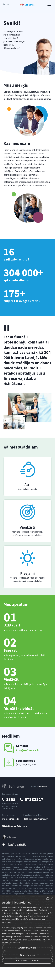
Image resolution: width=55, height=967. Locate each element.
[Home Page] (27, 5)
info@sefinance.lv (10, 819)
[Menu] (49, 5)
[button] (6, 4)
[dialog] (27, 931)
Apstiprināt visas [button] (27, 948)
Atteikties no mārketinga (14, 826)
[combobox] (47, 898)
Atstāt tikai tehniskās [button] (27, 960)
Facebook (43, 786)
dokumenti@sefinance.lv (35, 819)
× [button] (52, 898)
